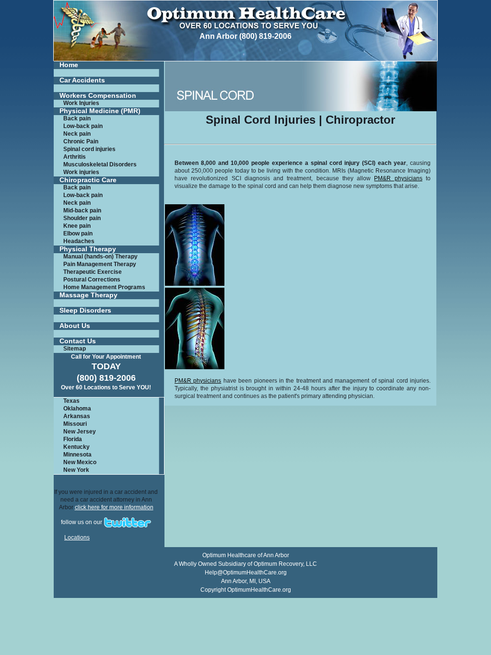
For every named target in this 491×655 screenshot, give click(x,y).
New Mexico (79, 462)
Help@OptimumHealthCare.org (246, 572)
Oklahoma (77, 408)
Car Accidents (82, 80)
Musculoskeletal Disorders (100, 164)
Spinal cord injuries (89, 149)
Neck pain (77, 133)
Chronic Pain (80, 141)
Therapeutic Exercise (92, 272)
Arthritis (74, 156)
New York (76, 470)
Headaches (78, 241)
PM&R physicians (398, 178)
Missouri (75, 424)
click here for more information (114, 507)
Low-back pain (83, 126)
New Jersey (79, 431)
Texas (71, 401)
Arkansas (76, 416)
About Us (74, 325)
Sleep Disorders (85, 310)
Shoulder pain (82, 218)
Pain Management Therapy (99, 264)
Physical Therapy (87, 249)
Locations (77, 537)
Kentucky (76, 447)
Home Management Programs (104, 287)
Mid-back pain (82, 210)
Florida (72, 439)
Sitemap (74, 348)
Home (68, 65)
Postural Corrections (91, 279)
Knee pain (77, 225)
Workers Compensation (97, 95)
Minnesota (77, 454)
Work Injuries (81, 103)
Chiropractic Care (88, 180)
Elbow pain (78, 233)
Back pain (77, 118)
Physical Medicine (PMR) (99, 111)
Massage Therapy (88, 295)
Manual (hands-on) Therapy (100, 256)
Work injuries (81, 172)
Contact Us (77, 341)
